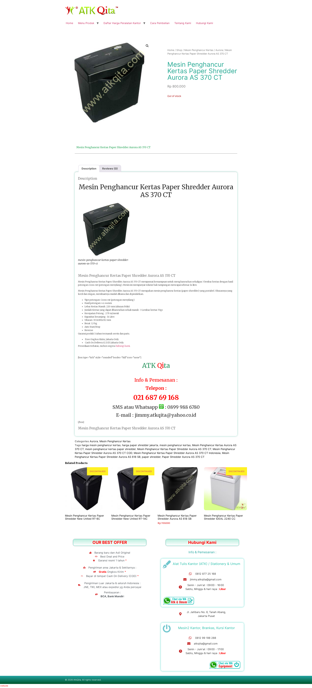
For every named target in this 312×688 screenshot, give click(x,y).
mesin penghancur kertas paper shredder (110, 449)
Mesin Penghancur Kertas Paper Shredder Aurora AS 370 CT (174, 449)
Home (69, 23)
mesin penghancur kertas (175, 445)
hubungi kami (123, 346)
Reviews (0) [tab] (110, 168)
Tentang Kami (182, 23)
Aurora (219, 50)
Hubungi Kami (204, 23)
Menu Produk (86, 23)
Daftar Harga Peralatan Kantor (122, 23)
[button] (147, 46)
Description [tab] (89, 168)
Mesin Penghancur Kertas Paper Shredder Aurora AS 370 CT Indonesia (177, 453)
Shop (179, 50)
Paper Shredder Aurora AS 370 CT (183, 456)
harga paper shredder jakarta (140, 445)
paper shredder (151, 456)
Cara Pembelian (159, 23)
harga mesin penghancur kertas (101, 445)
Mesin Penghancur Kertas (198, 50)
